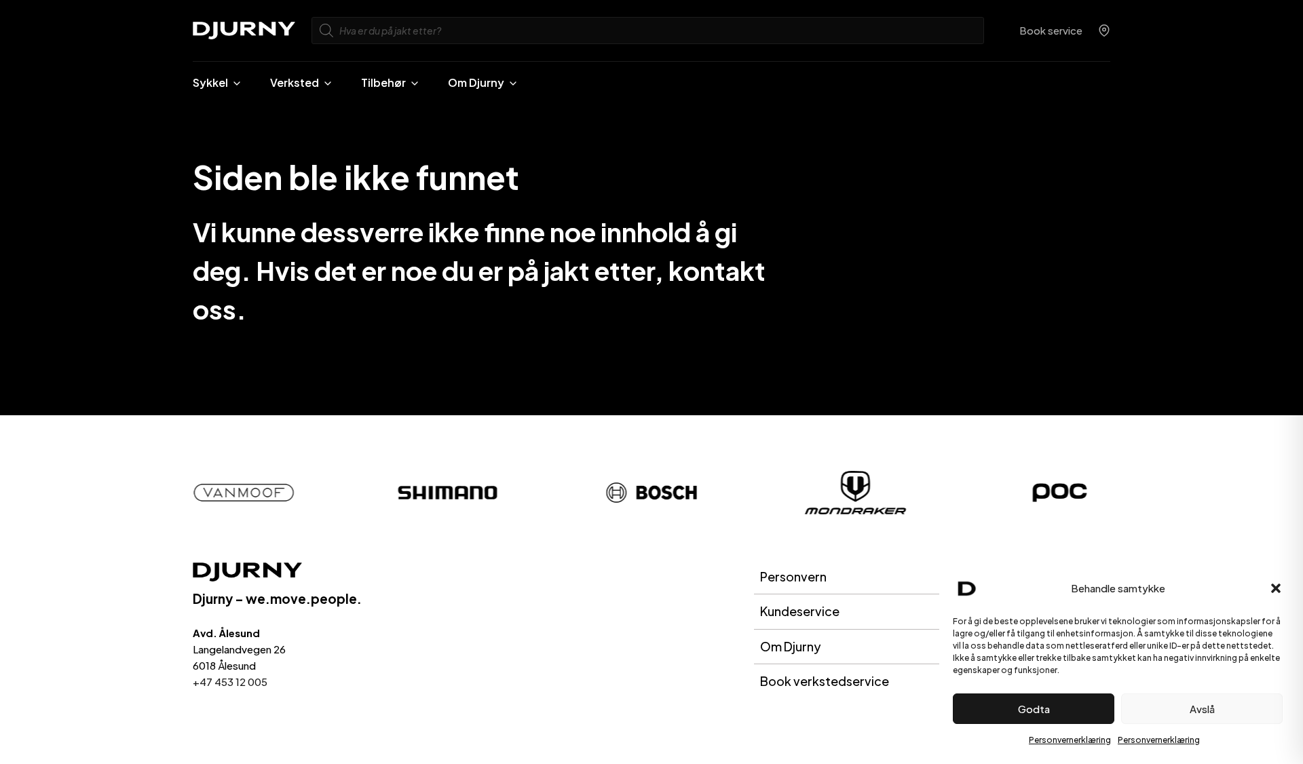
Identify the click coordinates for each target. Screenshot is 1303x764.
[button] (1276, 588)
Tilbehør (383, 82)
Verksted (294, 82)
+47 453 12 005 (230, 681)
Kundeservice (799, 611)
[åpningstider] (1104, 30)
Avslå (1202, 708)
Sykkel (210, 82)
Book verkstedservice (824, 681)
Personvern (793, 576)
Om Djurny (476, 82)
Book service (1050, 30)
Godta (1034, 708)
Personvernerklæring (1070, 740)
